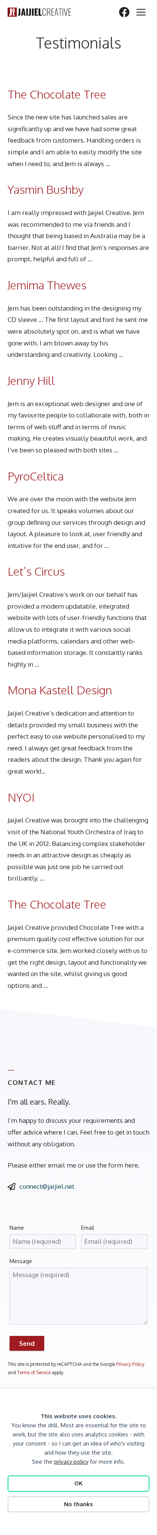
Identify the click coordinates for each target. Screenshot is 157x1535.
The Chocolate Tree (57, 94)
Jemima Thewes (47, 285)
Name (17, 1227)
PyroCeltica (36, 476)
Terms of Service (34, 1372)
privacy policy (71, 1461)
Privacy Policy (130, 1364)
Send (27, 1343)
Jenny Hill (31, 380)
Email (87, 1227)
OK (78, 1483)
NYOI (21, 797)
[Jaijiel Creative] (39, 12)
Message (21, 1261)
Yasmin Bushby (45, 189)
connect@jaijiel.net (46, 1186)
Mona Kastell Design (60, 690)
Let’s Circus (36, 571)
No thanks (78, 1504)
